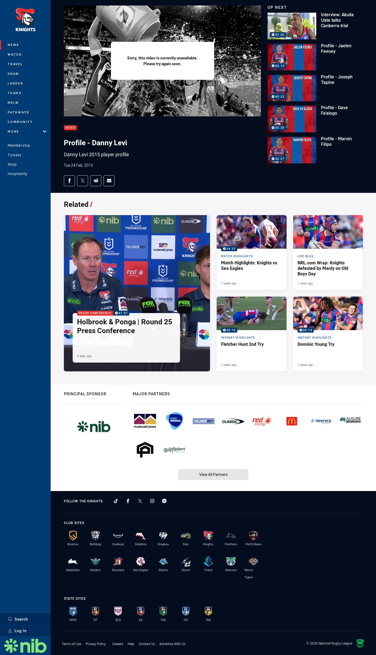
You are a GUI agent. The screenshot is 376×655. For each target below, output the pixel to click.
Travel (15, 64)
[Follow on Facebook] (128, 501)
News (13, 45)
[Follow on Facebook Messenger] (164, 501)
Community (20, 122)
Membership (19, 145)
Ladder (15, 83)
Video (70, 128)
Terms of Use (71, 644)
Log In (21, 630)
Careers (117, 644)
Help (131, 644)
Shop (12, 164)
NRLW (13, 102)
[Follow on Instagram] (152, 501)
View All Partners (213, 474)
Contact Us (147, 644)
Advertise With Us (172, 644)
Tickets (14, 154)
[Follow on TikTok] (116, 501)
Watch (15, 54)
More (13, 131)
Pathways (18, 112)
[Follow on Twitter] (140, 501)
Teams (15, 93)
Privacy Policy (96, 644)
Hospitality (17, 173)
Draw (13, 74)
